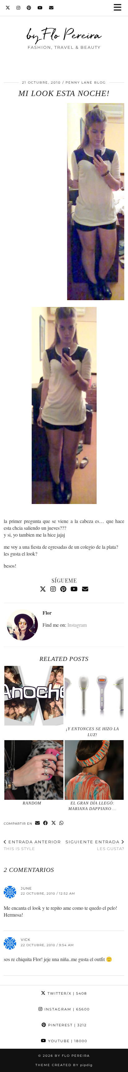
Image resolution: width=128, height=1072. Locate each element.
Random (32, 803)
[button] (119, 8)
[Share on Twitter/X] (54, 823)
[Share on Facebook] (46, 823)
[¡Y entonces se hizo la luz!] (94, 696)
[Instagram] (18, 8)
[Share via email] (38, 823)
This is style (32, 845)
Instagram (77, 624)
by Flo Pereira (64, 35)
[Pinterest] (29, 8)
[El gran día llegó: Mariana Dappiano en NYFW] (94, 770)
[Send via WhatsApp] (61, 823)
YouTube (67, 1041)
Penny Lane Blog (86, 82)
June (26, 888)
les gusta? (95, 845)
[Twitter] (8, 8)
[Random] (33, 770)
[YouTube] (40, 8)
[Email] (51, 8)
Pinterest (67, 1025)
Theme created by (64, 1065)
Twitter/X (66, 993)
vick (25, 939)
